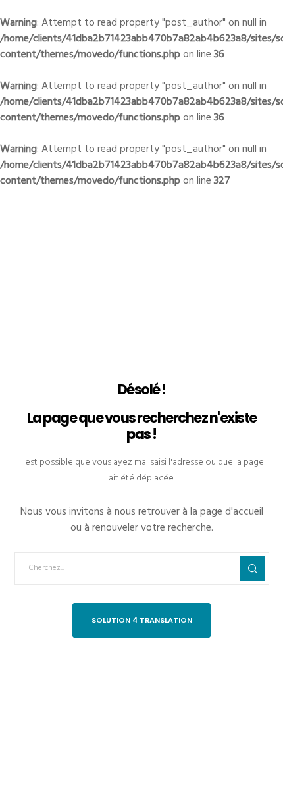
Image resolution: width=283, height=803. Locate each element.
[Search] (252, 568)
